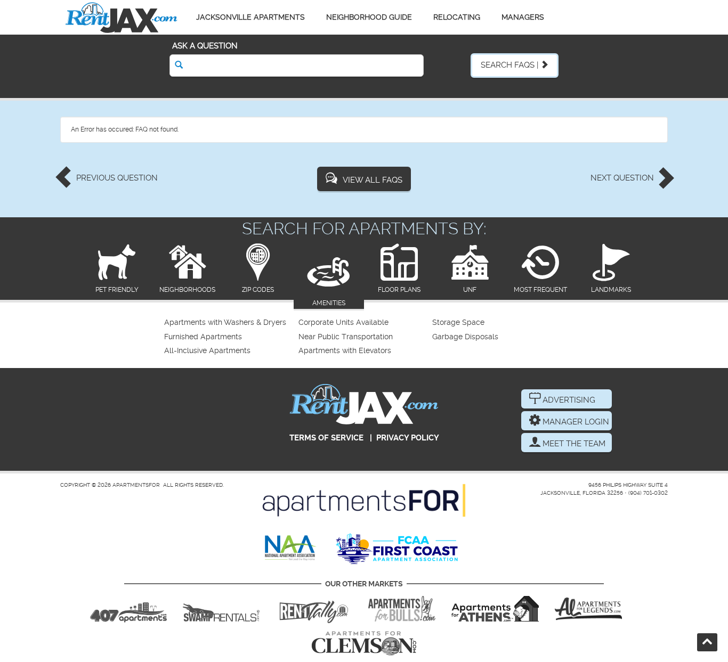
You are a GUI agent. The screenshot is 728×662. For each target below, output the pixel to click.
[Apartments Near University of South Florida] (401, 609)
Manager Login (574, 422)
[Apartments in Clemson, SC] (364, 643)
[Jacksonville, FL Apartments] (121, 17)
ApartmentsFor (136, 484)
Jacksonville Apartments (250, 17)
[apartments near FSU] (314, 609)
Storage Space (458, 322)
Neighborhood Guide (369, 17)
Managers (522, 17)
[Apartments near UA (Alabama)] (588, 609)
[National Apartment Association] (291, 548)
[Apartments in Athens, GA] (495, 609)
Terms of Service (326, 438)
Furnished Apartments (203, 336)
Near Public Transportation (345, 336)
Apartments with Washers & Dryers (225, 322)
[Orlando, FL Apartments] (128, 609)
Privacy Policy (407, 438)
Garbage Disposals (465, 336)
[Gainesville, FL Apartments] (221, 609)
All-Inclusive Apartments (207, 350)
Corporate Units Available (343, 322)
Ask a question (205, 46)
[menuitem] (230, 323)
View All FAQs (372, 180)
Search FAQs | (510, 65)
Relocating (456, 17)
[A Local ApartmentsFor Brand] (364, 500)
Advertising (567, 400)
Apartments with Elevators (344, 350)
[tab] (117, 269)
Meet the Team (572, 443)
